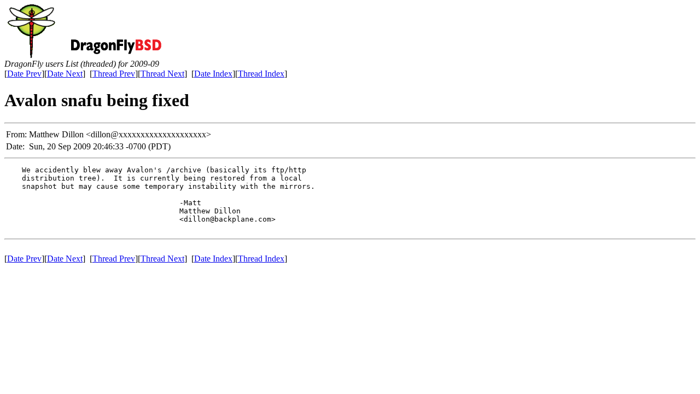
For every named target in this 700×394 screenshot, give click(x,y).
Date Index (213, 73)
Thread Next (162, 73)
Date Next (65, 73)
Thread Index (261, 73)
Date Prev (24, 73)
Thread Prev (113, 73)
